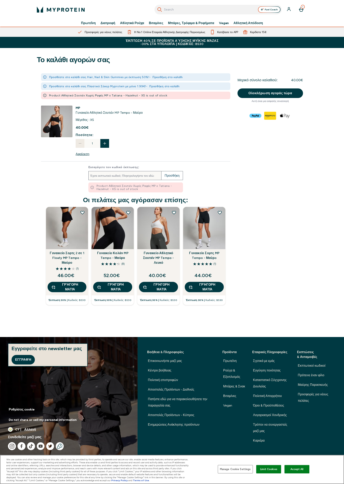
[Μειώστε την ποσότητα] (80, 143)
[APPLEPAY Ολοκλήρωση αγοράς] (285, 116)
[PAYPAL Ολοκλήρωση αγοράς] (255, 116)
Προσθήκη (172, 175)
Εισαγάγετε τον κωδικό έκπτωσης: (114, 167)
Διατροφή (108, 23)
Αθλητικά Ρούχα (132, 23)
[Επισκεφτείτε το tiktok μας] (31, 446)
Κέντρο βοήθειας (159, 370)
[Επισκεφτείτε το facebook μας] (21, 446)
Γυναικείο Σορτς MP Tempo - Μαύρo (204, 255)
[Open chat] (60, 446)
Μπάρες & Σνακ (234, 386)
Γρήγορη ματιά (70, 287)
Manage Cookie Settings (235, 469)
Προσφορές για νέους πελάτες (313, 397)
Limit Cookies (268, 469)
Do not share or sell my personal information (43, 419)
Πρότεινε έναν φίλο (311, 375)
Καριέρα (259, 440)
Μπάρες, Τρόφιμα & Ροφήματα (191, 23)
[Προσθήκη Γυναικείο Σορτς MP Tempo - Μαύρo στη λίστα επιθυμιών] (220, 213)
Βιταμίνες (156, 23)
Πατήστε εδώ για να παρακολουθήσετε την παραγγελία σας (177, 402)
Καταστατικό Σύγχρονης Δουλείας (270, 383)
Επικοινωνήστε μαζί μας (165, 361)
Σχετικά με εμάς (264, 361)
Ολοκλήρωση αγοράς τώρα (270, 93)
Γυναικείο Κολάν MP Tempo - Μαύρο (112, 255)
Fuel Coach (271, 9)
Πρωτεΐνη (88, 23)
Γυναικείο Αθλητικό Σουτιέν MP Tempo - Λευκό (158, 257)
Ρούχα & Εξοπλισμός (231, 373)
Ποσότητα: (84, 135)
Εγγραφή (23, 359)
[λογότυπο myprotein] (61, 9)
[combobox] (218, 9)
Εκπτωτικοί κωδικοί (311, 365)
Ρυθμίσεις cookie (22, 409)
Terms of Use (141, 480)
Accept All (296, 469)
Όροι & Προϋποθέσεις (268, 405)
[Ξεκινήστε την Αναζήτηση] (159, 9)
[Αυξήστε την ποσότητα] (104, 143)
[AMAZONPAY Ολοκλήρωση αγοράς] (270, 116)
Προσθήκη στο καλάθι (167, 77)
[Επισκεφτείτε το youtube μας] (41, 446)
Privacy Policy (119, 480)
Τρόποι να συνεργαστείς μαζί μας (270, 428)
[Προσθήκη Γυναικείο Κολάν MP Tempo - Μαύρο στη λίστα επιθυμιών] (128, 213)
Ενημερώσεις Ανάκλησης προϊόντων (173, 424)
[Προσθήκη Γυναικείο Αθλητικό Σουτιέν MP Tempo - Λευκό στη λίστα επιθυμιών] (174, 213)
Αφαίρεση (82, 154)
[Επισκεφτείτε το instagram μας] (12, 446)
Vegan (224, 23)
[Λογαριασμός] (289, 9)
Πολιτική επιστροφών (163, 380)
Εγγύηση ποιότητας (267, 370)
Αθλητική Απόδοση (248, 23)
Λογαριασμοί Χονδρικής (270, 415)
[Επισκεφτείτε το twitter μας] (50, 446)
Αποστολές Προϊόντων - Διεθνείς (171, 389)
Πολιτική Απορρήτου (267, 396)
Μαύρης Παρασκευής (313, 384)
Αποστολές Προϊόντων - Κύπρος (171, 415)
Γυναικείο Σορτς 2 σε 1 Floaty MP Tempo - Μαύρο (67, 257)
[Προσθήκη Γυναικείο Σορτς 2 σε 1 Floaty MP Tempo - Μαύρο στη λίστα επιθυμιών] (82, 213)
